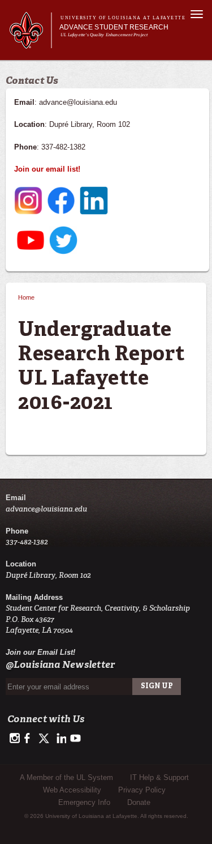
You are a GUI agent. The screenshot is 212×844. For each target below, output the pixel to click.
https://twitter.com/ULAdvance (45, 738)
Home (26, 297)
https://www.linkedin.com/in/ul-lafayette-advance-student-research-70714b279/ (60, 738)
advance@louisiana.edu (46, 509)
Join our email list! (47, 169)
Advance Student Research (113, 27)
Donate (138, 802)
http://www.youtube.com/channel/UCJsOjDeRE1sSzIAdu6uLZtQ (75, 738)
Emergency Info (84, 802)
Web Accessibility (72, 790)
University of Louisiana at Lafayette (122, 17)
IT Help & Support (159, 777)
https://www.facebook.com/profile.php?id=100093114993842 (30, 738)
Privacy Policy (142, 790)
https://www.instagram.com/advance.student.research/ (14, 738)
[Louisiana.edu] (30, 43)
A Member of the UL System (66, 777)
